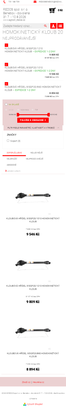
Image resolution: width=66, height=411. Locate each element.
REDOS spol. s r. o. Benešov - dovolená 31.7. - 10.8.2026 (16, 14)
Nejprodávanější (34, 159)
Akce (11, 110)
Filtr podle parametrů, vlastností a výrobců (31, 128)
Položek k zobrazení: (33, 120)
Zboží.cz (26, 382)
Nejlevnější (36, 153)
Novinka (25, 110)
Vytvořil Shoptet (35, 404)
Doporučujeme (14, 153)
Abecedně (11, 165)
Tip (36, 110)
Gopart (15, 141)
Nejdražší (12, 159)
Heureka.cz (38, 382)
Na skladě (14, 104)
